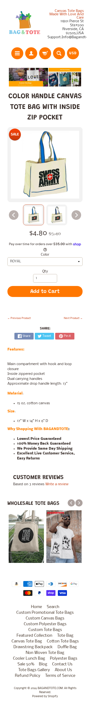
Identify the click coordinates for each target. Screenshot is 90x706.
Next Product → (73, 318)
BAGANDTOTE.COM (50, 688)
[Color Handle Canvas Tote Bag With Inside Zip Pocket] (33, 215)
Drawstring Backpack (33, 647)
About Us (63, 670)
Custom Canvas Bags (45, 618)
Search (53, 607)
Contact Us (62, 664)
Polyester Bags (63, 658)
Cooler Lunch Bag (29, 658)
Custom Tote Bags (45, 630)
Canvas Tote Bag (27, 641)
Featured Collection (34, 635)
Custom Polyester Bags (45, 624)
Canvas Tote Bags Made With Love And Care (66, 14)
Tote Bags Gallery (34, 670)
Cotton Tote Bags (63, 641)
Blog (43, 664)
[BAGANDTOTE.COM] (24, 24)
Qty (45, 271)
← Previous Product (19, 318)
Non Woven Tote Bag (45, 653)
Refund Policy (27, 676)
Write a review (56, 484)
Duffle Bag (67, 647)
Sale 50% (26, 664)
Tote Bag (65, 635)
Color (45, 255)
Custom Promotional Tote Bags (45, 612)
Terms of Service (60, 676)
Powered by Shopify (45, 696)
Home (36, 607)
